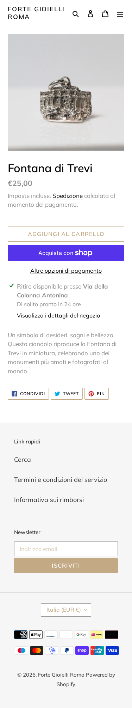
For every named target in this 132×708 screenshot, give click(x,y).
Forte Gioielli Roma (36, 12)
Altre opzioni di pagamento (66, 270)
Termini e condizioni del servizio (60, 480)
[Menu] (120, 13)
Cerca (22, 459)
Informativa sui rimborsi (49, 500)
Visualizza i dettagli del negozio (58, 315)
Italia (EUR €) (63, 609)
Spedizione (67, 195)
